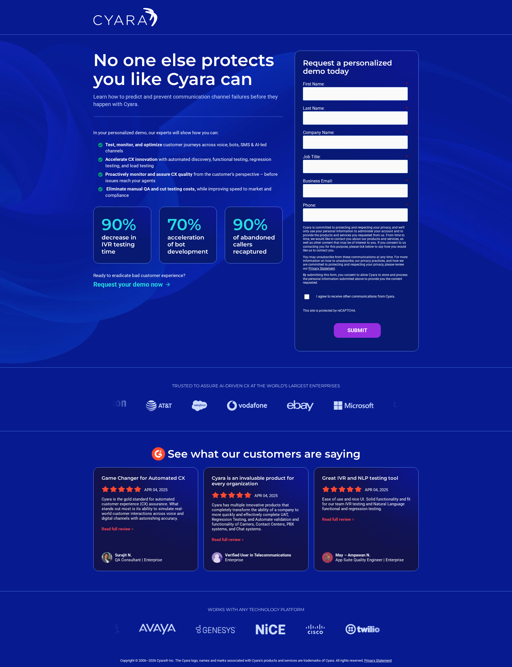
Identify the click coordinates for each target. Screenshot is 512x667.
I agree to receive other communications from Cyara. (355, 296)
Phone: (355, 205)
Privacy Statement (322, 268)
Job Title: (355, 156)
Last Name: (355, 108)
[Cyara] (125, 12)
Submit (357, 330)
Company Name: (355, 132)
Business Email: (355, 181)
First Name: (355, 84)
